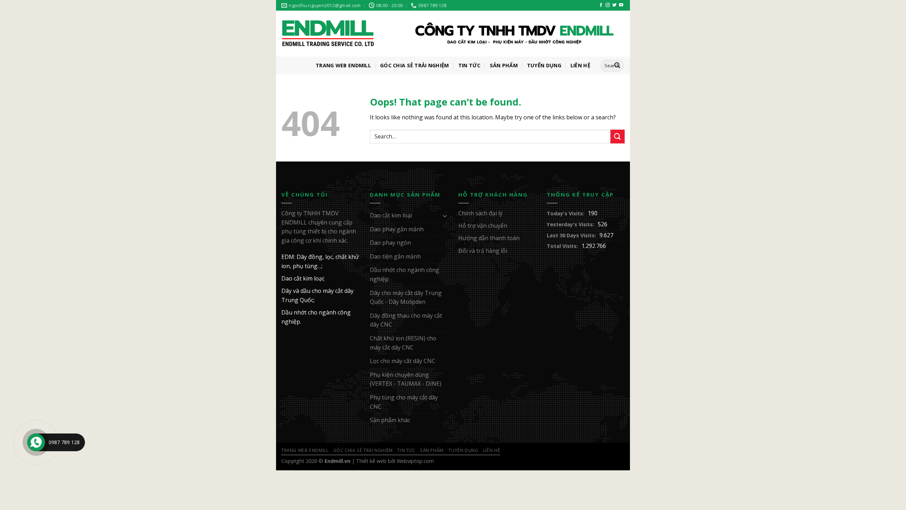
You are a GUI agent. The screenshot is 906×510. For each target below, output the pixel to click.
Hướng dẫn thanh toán (489, 238)
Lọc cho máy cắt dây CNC (402, 361)
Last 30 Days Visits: (571, 235)
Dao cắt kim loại (391, 215)
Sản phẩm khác (390, 420)
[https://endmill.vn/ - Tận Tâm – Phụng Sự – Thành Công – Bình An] (447, 34)
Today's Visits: (565, 213)
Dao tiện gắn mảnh (395, 256)
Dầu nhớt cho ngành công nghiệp (404, 274)
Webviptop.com (415, 461)
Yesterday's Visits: (570, 224)
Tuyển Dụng (544, 65)
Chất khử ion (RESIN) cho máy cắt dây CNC (403, 342)
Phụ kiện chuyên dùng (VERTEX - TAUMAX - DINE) (405, 379)
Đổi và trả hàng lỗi (482, 251)
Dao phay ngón (390, 242)
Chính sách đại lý (480, 213)
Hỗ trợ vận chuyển (482, 226)
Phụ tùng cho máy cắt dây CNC (404, 401)
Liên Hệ (580, 65)
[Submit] (617, 136)
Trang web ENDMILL (343, 65)
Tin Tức (469, 65)
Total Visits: (562, 246)
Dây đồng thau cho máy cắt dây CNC (406, 320)
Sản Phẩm (504, 65)
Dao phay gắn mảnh (397, 229)
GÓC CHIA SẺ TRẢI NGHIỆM (414, 65)
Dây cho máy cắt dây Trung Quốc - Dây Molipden (406, 297)
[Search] (617, 66)
